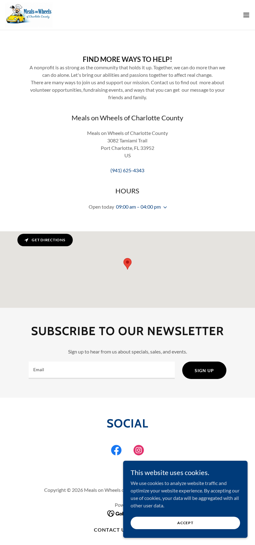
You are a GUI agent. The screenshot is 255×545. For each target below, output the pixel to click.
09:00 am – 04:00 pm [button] (138, 207)
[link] (29, 14)
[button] (246, 15)
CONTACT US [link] (111, 530)
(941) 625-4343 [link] (127, 170)
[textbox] (102, 370)
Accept (185, 522)
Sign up (204, 370)
